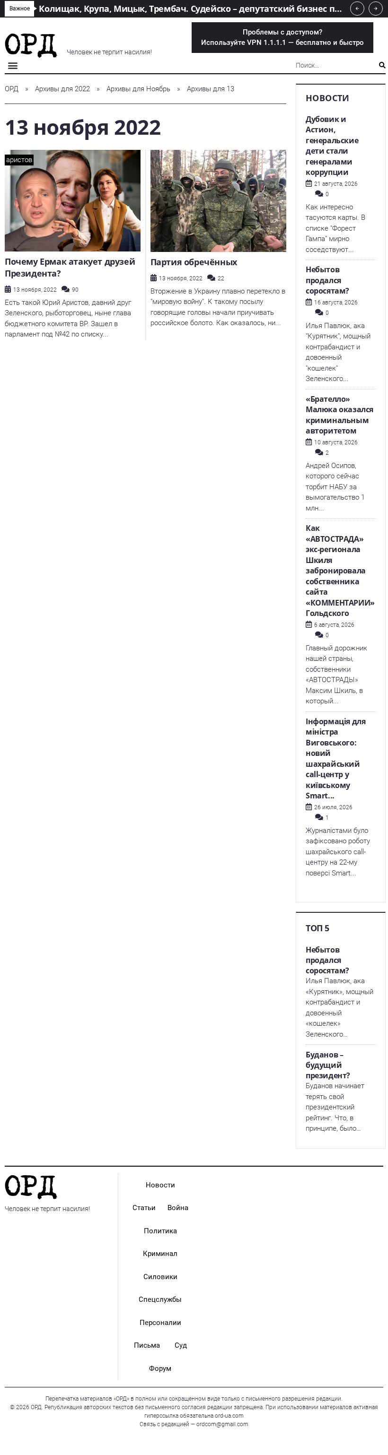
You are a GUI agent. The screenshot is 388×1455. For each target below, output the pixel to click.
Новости (160, 1185)
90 (75, 289)
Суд (181, 1345)
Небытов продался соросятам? (327, 280)
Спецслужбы (160, 1299)
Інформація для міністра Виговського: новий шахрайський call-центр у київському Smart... (335, 758)
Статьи (144, 1208)
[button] (12, 65)
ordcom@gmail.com (222, 1424)
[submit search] (382, 65)
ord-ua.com (229, 1415)
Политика (160, 1231)
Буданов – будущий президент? (328, 1065)
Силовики (160, 1277)
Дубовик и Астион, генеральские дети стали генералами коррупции (332, 146)
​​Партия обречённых (194, 262)
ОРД (11, 89)
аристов (19, 160)
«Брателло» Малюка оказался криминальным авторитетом (339, 415)
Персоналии (160, 1322)
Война (178, 1208)
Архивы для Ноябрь (138, 89)
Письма (147, 1345)
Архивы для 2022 (62, 89)
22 (221, 278)
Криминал (160, 1253)
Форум (160, 1368)
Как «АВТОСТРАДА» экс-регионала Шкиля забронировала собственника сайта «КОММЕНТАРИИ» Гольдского (340, 570)
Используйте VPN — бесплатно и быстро (282, 37)
